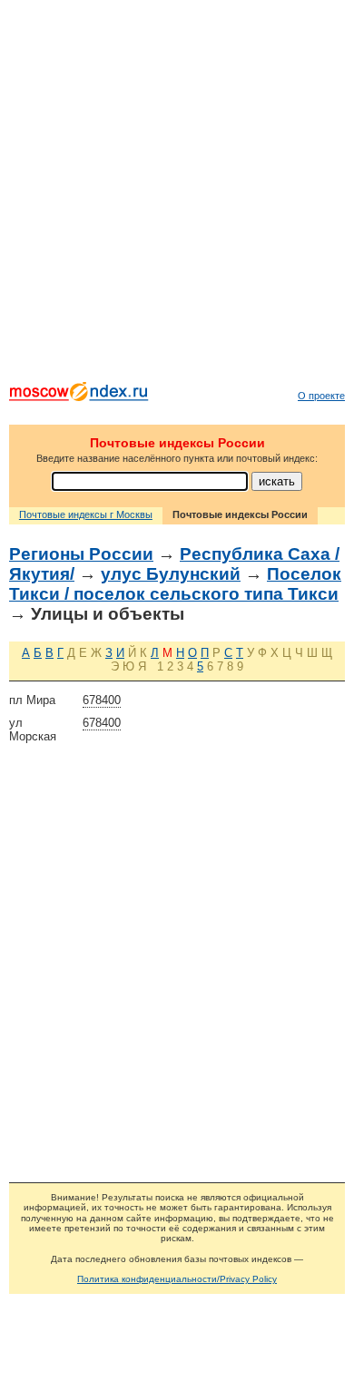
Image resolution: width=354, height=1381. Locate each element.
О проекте (321, 395)
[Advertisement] (177, 195)
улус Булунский (171, 573)
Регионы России (81, 553)
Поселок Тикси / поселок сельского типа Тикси (175, 583)
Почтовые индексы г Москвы (85, 514)
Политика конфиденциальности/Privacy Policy (177, 1279)
